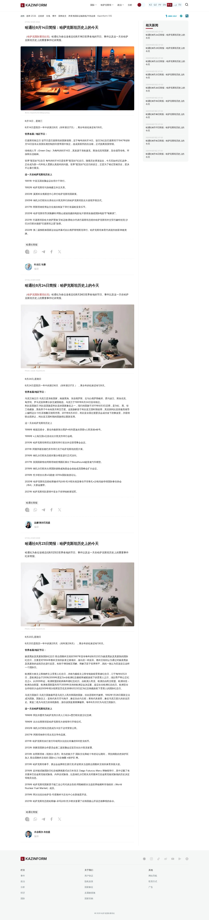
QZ (155, 4)
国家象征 (89, 887)
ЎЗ (179, 4)
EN (164, 4)
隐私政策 (89, 881)
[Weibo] (165, 858)
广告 (151, 887)
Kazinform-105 (104, 16)
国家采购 (89, 898)
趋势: (23, 16)
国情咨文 (62, 16)
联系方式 (153, 881)
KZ (150, 4)
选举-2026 (31, 16)
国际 (23, 898)
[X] (59, 252)
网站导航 (153, 875)
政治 (23, 881)
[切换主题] (141, 5)
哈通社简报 (31, 244)
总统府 (41, 16)
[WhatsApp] (35, 252)
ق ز (175, 4)
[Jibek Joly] (172, 16)
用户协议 (89, 875)
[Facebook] (51, 252)
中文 (169, 4)
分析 (130, 5)
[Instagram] (27, 252)
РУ (160, 4)
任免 (48, 16)
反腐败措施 (90, 892)
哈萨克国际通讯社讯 (38, 36)
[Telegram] (43, 252)
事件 (54, 16)
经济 (23, 892)
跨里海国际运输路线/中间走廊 (82, 16)
